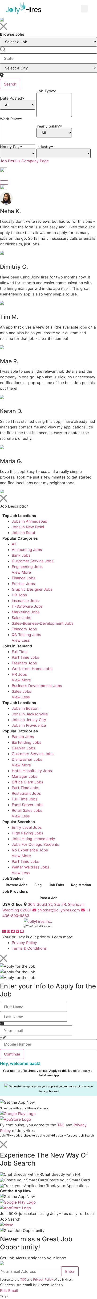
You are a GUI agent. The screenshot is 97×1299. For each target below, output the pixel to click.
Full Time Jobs (24, 799)
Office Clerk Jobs (27, 782)
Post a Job (48, 898)
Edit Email (9, 1290)
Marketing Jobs (26, 612)
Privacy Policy (24, 942)
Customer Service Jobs (32, 561)
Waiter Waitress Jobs (30, 867)
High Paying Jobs (27, 833)
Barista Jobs (23, 736)
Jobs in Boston (25, 708)
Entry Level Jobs (27, 827)
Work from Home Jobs (32, 668)
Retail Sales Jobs (27, 810)
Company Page (35, 160)
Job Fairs (56, 885)
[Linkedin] (4, 931)
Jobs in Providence (29, 725)
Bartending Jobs (26, 742)
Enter (70, 1271)
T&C (61, 1125)
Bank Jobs (21, 555)
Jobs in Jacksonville (30, 714)
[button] (84, 9)
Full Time (20, 651)
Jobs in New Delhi (28, 527)
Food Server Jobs (27, 804)
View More (21, 572)
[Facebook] (13, 931)
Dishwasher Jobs (27, 759)
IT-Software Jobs (27, 606)
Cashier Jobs (23, 748)
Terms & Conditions (29, 948)
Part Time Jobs (25, 657)
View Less (21, 640)
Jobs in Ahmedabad (29, 521)
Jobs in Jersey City (29, 719)
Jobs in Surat (23, 532)
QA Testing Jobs (26, 634)
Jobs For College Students (35, 844)
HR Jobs (19, 595)
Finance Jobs (23, 578)
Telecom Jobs (24, 629)
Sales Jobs (21, 617)
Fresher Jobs (23, 583)
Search (10, 84)
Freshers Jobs (24, 663)
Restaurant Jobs (26, 793)
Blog (38, 885)
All (14, 544)
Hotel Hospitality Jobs (32, 770)
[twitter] (18, 931)
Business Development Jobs (37, 685)
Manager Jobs (24, 776)
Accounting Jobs (27, 549)
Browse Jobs (16, 885)
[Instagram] (9, 931)
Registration (81, 885)
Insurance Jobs (25, 600)
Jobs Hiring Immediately (33, 838)
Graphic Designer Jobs (32, 589)
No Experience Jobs (30, 850)
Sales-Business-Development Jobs (42, 623)
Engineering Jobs (27, 566)
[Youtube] (22, 931)
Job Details (10, 160)
